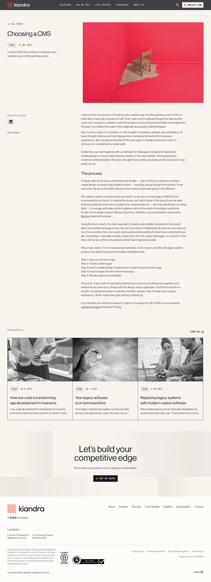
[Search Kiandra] (177, 5)
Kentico (85, 216)
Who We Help (83, 5)
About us (138, 5)
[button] (65, 5)
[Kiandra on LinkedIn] (199, 573)
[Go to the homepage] (25, 508)
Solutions (65, 5)
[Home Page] (18, 5)
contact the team (90, 307)
